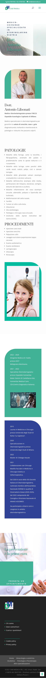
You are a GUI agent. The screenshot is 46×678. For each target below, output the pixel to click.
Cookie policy (11, 641)
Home (11, 658)
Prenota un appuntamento (17, 582)
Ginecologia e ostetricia (25, 658)
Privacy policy (11, 644)
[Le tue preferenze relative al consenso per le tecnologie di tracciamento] (42, 674)
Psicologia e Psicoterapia (26, 661)
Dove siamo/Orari (12, 627)
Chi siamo (10, 623)
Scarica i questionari (13, 630)
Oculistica (11, 661)
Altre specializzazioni (22, 663)
